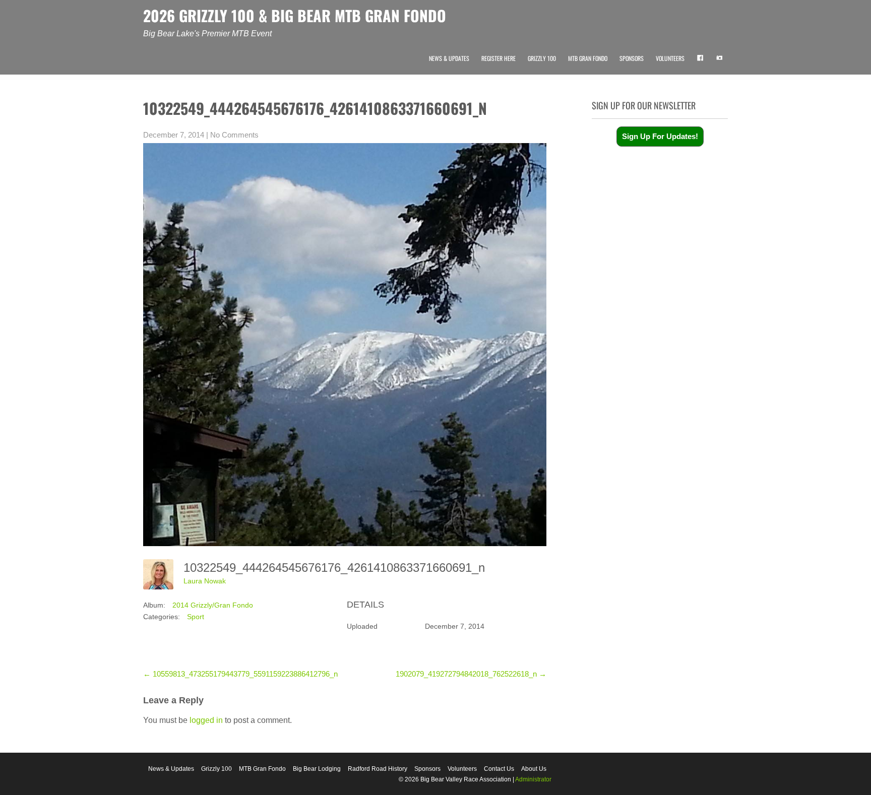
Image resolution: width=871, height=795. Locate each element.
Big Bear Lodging (317, 768)
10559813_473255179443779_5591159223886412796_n (240, 674)
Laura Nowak (204, 581)
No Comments (234, 134)
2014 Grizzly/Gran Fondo (212, 605)
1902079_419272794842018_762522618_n (471, 674)
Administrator (533, 779)
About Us (533, 768)
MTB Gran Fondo (587, 58)
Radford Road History (377, 768)
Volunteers (670, 58)
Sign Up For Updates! (660, 136)
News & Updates (449, 58)
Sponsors (631, 58)
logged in (206, 720)
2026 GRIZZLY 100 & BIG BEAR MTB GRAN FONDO (294, 15)
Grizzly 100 (542, 58)
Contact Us (499, 768)
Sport (195, 617)
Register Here (498, 58)
